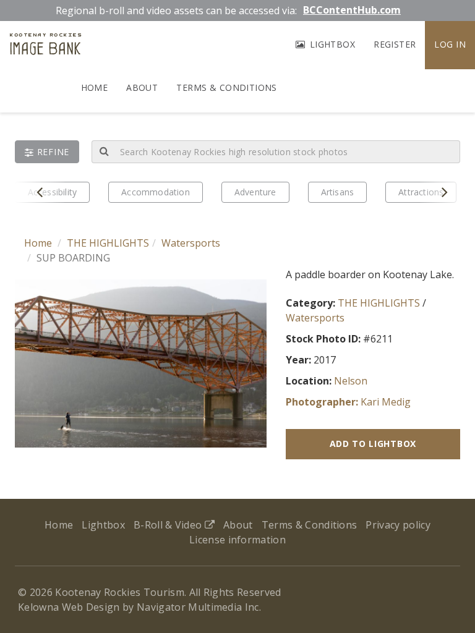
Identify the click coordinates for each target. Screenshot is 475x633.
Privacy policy (398, 525)
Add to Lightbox (373, 443)
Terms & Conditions (226, 87)
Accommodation (155, 192)
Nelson (350, 381)
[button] (47, 151)
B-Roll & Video (169, 525)
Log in (450, 44)
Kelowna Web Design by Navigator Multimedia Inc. (139, 607)
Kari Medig (386, 402)
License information (237, 539)
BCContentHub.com (352, 10)
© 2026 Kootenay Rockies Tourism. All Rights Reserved (149, 592)
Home (94, 87)
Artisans (337, 192)
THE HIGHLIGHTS (108, 243)
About (142, 87)
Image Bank (45, 45)
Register (395, 44)
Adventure (255, 192)
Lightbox (331, 44)
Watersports (190, 243)
